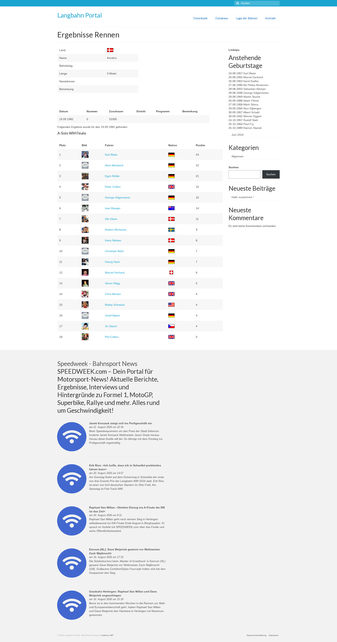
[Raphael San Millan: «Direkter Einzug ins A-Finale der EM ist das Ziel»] (71, 520)
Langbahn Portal (79, 15)
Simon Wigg (112, 283)
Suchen (234, 167)
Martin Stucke (251, 96)
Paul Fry (248, 124)
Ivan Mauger (113, 208)
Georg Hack (112, 261)
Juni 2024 (237, 134)
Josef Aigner (112, 315)
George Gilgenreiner (117, 197)
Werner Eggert (252, 116)
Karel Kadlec (251, 81)
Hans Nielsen (113, 240)
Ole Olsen (111, 218)
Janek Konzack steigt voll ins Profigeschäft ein (120, 423)
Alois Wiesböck (114, 165)
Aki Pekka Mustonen (255, 85)
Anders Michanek (115, 229)
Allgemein (237, 156)
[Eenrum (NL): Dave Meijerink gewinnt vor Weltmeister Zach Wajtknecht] (71, 562)
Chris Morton (113, 294)
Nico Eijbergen (252, 108)
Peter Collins (113, 186)
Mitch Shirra (250, 104)
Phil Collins (111, 336)
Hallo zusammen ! (242, 197)
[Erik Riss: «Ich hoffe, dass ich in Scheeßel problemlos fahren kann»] (71, 478)
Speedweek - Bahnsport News (97, 363)
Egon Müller (112, 176)
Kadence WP (107, 635)
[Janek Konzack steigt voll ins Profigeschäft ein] (71, 436)
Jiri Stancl (111, 326)
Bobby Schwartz (115, 304)
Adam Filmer (251, 100)
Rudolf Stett (250, 120)
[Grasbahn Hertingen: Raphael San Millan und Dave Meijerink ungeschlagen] (71, 604)
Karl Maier (111, 154)
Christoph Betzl (114, 251)
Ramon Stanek (252, 127)
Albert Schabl (251, 112)
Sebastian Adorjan (254, 88)
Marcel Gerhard (114, 272)
